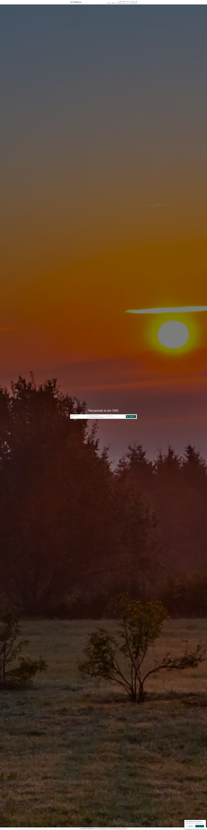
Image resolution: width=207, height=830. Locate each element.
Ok (199, 826)
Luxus (127, 3)
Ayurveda (109, 3)
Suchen (131, 416)
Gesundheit (119, 3)
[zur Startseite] (75, 2)
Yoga (124, 3)
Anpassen (190, 826)
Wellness (114, 3)
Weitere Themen (133, 3)
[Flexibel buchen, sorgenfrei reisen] (126, 828)
